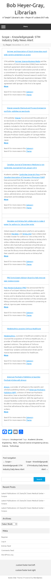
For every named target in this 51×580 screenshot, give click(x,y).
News (15, 443)
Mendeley (15, 234)
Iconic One (12, 578)
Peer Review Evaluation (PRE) (15, 288)
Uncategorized (16, 439)
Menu (25, 26)
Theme (29, 95)
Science (5, 446)
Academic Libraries (35, 439)
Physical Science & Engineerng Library (33, 443)
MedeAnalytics (9, 336)
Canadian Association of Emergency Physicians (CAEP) (24, 177)
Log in (3, 541)
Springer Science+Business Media (27, 61)
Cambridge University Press (29, 174)
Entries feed (6, 546)
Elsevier (18, 118)
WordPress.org (7, 555)
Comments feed (7, 550)
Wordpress (37, 578)
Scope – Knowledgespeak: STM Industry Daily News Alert (13, 465)
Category (29, 92)
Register (4, 537)
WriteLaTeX (27, 234)
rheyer (8, 45)
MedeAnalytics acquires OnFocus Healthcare (24, 329)
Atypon (7, 387)
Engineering (7, 443)
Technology (14, 446)
